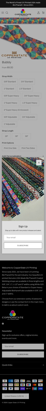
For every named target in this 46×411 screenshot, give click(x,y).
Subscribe (23, 245)
